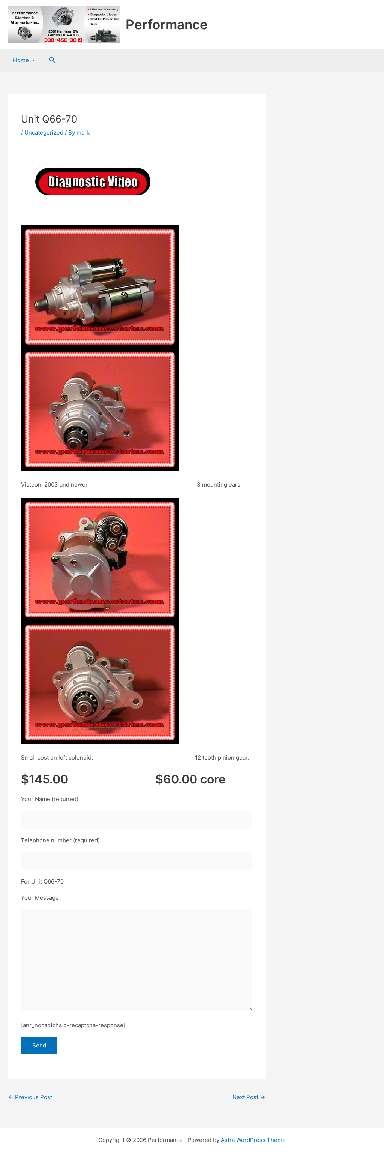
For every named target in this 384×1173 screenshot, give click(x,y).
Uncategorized (43, 132)
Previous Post (30, 1097)
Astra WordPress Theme (253, 1139)
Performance (167, 24)
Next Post (248, 1097)
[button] (52, 60)
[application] (32, 60)
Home (21, 60)
